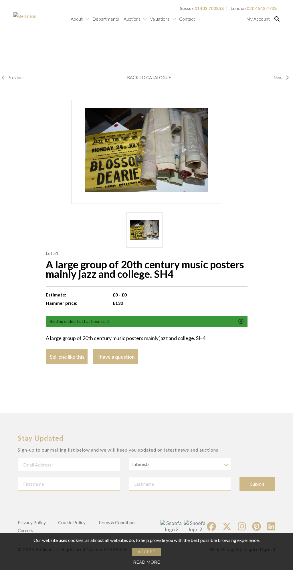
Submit (257, 484)
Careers (25, 530)
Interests (141, 464)
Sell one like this (67, 357)
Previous (16, 77)
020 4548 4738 (262, 8)
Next (278, 77)
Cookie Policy (72, 522)
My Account (258, 19)
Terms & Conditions (117, 522)
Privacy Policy (32, 522)
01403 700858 (209, 8)
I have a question (116, 357)
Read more (146, 562)
